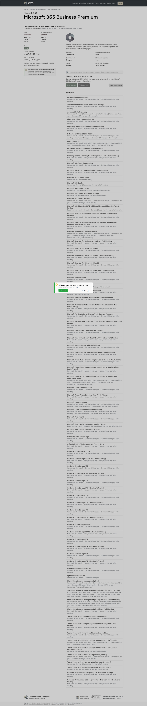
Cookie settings (86, 290)
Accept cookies (63, 290)
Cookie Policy (74, 287)
